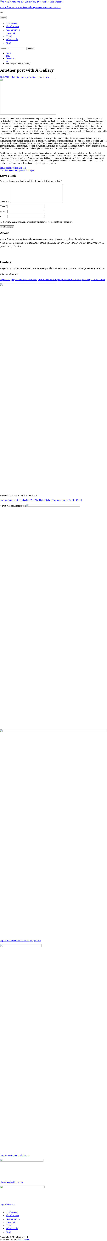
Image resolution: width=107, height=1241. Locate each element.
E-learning (10, 33)
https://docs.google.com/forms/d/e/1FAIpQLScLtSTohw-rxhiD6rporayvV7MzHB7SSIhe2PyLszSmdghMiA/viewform (52, 279)
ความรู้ (9, 36)
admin (13, 77)
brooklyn (24, 77)
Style (18, 77)
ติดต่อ (8, 43)
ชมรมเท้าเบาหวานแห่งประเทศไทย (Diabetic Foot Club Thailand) (30, 7)
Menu (3, 18)
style (39, 77)
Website (3, 216)
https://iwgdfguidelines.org (11, 1182)
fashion (33, 77)
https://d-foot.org (7, 1204)
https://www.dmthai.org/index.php (15, 1155)
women (45, 77)
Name (3, 206)
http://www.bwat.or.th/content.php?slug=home (20, 940)
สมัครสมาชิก (12, 39)
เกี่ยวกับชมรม (12, 26)
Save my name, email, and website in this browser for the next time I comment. (38, 222)
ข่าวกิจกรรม (12, 23)
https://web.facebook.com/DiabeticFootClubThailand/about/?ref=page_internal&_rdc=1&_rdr (41, 500)
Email (3, 211)
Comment (5, 201)
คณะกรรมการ (13, 30)
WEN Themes (23, 1239)
